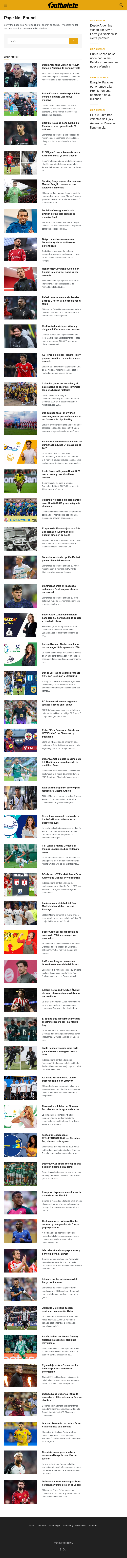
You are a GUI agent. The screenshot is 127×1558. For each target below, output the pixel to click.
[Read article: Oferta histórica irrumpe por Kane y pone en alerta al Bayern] (20, 1261)
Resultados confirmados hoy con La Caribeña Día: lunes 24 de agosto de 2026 (62, 445)
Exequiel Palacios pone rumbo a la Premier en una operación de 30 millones (61, 126)
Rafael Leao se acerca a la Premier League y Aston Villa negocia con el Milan (61, 300)
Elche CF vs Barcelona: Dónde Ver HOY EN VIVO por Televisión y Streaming (60, 733)
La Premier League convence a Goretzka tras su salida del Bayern (60, 962)
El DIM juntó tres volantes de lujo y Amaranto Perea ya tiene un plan (61, 154)
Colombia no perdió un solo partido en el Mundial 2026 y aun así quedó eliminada (61, 503)
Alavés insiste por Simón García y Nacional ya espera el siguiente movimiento (60, 1340)
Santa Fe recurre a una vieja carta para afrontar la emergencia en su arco (60, 1051)
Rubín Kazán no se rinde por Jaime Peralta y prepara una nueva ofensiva (61, 97)
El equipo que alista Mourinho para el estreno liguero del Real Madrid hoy (61, 1022)
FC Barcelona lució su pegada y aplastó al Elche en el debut (59, 703)
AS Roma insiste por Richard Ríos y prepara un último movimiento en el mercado (61, 358)
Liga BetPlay (97, 20)
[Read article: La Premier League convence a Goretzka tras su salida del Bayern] (20, 971)
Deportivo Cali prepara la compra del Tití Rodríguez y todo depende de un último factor (62, 762)
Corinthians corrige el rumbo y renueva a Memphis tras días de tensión (59, 1455)
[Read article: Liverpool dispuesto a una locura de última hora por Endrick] (20, 1202)
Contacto (41, 1525)
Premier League (99, 77)
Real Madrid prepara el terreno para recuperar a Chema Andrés (61, 789)
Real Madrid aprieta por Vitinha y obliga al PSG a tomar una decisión (61, 327)
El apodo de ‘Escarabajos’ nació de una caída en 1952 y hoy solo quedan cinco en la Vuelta (61, 531)
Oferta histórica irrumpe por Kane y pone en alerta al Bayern (61, 1252)
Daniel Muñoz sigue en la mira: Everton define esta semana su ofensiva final (59, 213)
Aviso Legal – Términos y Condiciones (67, 1525)
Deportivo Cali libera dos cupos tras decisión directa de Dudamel (61, 1165)
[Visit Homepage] (63, 5)
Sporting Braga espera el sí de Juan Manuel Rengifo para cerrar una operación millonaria (61, 184)
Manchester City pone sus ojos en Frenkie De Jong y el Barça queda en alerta (60, 272)
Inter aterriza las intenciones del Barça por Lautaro (59, 1280)
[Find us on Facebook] (60, 1549)
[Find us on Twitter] (64, 1549)
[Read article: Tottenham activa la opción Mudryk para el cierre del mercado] (20, 567)
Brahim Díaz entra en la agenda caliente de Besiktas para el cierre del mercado (60, 589)
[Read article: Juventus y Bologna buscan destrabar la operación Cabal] (20, 1318)
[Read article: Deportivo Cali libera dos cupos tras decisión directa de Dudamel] (20, 1174)
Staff (31, 1525)
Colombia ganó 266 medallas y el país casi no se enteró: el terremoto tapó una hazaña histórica (61, 386)
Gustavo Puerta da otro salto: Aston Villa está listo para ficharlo (61, 1425)
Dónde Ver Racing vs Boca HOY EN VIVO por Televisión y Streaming (61, 674)
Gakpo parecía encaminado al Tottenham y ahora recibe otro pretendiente (58, 242)
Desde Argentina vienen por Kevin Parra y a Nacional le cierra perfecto (61, 66)
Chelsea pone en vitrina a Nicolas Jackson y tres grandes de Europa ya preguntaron (60, 1224)
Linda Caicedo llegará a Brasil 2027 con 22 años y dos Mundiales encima (61, 474)
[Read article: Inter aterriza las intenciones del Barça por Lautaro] (20, 1289)
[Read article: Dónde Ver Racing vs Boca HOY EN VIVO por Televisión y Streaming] (20, 683)
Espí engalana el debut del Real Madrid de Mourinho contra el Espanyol (59, 906)
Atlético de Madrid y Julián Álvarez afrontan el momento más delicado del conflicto (61, 993)
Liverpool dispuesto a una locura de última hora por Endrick (61, 1194)
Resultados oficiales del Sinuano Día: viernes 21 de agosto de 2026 (60, 1107)
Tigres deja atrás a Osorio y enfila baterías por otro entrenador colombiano (60, 1368)
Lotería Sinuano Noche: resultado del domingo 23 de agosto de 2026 (61, 645)
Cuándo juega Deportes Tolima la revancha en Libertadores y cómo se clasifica (62, 1397)
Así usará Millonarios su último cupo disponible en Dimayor (59, 1079)
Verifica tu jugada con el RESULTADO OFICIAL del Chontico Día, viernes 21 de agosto (61, 1138)
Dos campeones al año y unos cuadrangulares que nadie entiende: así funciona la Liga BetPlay (61, 416)
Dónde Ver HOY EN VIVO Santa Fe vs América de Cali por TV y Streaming (61, 876)
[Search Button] (121, 5)
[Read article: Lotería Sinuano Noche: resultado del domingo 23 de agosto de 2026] (20, 654)
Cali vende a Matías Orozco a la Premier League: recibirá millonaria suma (61, 849)
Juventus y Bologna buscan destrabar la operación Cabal (57, 1309)
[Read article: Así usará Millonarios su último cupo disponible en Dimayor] (20, 1088)
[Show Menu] (5, 5)
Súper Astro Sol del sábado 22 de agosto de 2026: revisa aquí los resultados (60, 935)
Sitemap (93, 1525)
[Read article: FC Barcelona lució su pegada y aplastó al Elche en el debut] (20, 712)
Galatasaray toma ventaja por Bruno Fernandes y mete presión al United (61, 1483)
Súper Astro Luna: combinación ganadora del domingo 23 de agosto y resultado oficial (62, 618)
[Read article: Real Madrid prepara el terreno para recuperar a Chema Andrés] (20, 798)
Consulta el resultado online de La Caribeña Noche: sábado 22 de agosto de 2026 (60, 819)
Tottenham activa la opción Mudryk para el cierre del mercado (61, 558)
